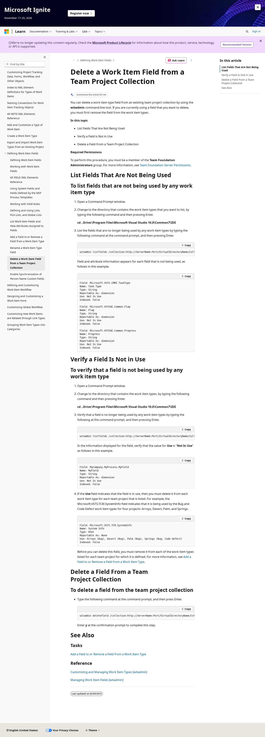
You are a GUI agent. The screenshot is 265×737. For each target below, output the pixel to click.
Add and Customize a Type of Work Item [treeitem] (25, 127)
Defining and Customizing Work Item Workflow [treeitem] (23, 287)
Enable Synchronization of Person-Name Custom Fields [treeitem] (27, 276)
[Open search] (247, 31)
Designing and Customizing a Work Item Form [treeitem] (25, 298)
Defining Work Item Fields (95, 60)
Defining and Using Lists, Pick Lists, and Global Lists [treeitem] (26, 213)
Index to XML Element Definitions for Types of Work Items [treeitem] (24, 92)
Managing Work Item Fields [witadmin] (96, 680)
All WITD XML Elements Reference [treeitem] (21, 116)
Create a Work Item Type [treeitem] (22, 136)
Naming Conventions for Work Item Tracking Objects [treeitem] (25, 105)
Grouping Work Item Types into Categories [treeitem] (26, 327)
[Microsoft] (6, 31)
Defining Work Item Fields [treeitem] (25, 160)
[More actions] (191, 60)
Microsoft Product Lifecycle (111, 43)
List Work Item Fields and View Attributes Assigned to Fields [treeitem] (26, 226)
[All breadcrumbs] (73, 60)
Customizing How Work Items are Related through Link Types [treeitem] (26, 316)
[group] (136, 252)
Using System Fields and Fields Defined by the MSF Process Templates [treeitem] (25, 193)
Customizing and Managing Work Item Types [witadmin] (108, 672)
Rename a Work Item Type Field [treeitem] (26, 250)
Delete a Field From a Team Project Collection (238, 81)
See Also (227, 87)
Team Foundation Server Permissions (165, 165)
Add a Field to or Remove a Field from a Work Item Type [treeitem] (27, 239)
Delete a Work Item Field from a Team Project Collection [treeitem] (25, 263)
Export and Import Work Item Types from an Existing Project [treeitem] (25, 145)
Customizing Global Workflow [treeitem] (25, 307)
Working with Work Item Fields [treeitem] (24, 169)
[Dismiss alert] (258, 7)
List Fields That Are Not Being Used (240, 68)
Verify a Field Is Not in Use (237, 75)
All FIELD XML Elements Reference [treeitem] (24, 180)
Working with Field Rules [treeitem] (25, 204)
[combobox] (24, 64)
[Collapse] (45, 57)
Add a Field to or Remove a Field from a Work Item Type (108, 654)
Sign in (256, 31)
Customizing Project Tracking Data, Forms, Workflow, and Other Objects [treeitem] (24, 76)
